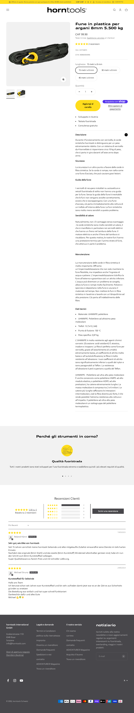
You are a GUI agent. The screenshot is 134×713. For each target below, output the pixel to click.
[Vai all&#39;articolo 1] (10, 94)
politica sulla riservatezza (48, 636)
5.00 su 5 (33, 510)
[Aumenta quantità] (91, 92)
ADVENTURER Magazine (48, 664)
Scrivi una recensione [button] (108, 511)
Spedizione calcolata (95, 38)
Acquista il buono (74, 654)
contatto (40, 659)
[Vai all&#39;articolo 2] (21, 94)
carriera (69, 636)
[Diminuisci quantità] (79, 92)
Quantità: (79, 86)
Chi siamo (71, 631)
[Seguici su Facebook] (8, 680)
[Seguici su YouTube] (21, 680)
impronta (40, 640)
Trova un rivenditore (45, 669)
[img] (14, 533)
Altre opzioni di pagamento (115, 107)
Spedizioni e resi (43, 654)
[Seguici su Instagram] (14, 680)
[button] (81, 44)
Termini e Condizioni (46, 631)
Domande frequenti (45, 650)
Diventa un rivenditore (47, 645)
